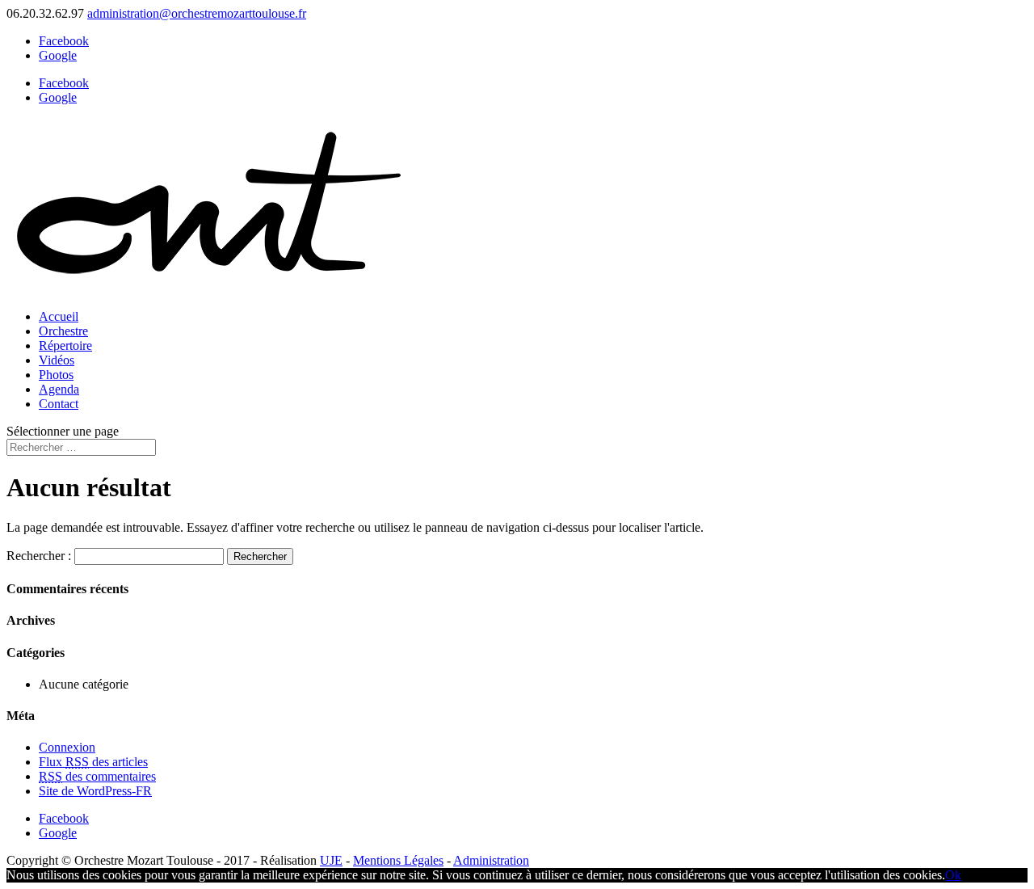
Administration (491, 860)
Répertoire (65, 345)
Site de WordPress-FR (95, 791)
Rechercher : (38, 555)
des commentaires (97, 776)
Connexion (67, 747)
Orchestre (63, 331)
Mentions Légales (398, 860)
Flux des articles (93, 762)
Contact (58, 404)
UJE (331, 860)
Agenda (59, 389)
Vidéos (56, 360)
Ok (953, 875)
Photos (56, 374)
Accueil (58, 316)
